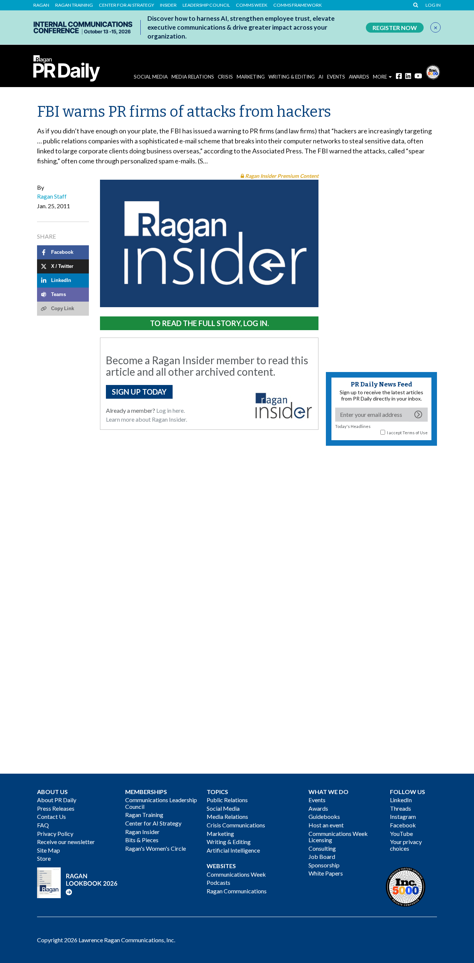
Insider (168, 5)
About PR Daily (56, 799)
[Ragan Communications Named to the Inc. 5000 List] (433, 71)
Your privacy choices (406, 845)
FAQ (43, 824)
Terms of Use (415, 432)
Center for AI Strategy (126, 5)
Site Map (48, 850)
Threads (400, 808)
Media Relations (192, 77)
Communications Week (236, 874)
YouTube (401, 833)
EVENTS (336, 77)
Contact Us (51, 816)
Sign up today (139, 391)
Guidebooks (324, 816)
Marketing (251, 77)
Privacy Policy (55, 833)
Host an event (326, 824)
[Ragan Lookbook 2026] (77, 881)
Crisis (225, 77)
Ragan (41, 5)
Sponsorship (324, 865)
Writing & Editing (291, 77)
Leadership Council (206, 5)
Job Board (321, 856)
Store (44, 858)
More (380, 77)
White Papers (325, 873)
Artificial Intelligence (233, 850)
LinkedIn (401, 799)
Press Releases (55, 808)
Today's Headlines (353, 426)
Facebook (403, 824)
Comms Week (251, 5)
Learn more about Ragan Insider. (146, 419)
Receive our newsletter (66, 841)
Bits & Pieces (141, 839)
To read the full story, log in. (209, 323)
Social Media (151, 77)
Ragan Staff (52, 196)
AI (320, 77)
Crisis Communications (236, 824)
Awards (318, 808)
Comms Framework (297, 5)
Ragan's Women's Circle (155, 848)
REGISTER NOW (395, 27)
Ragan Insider (142, 831)
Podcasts (218, 882)
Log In (433, 5)
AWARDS (359, 77)
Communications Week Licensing (338, 837)
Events (317, 799)
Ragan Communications (237, 890)
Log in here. (170, 410)
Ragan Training (74, 5)
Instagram (403, 816)
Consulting (322, 848)
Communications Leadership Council (161, 803)
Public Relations (227, 799)
